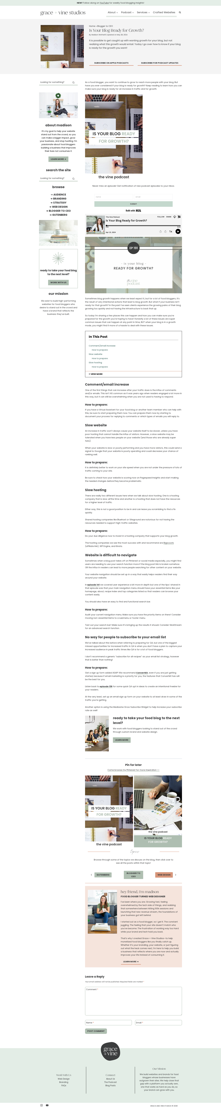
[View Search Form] (180, 12)
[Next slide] (175, 875)
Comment (92, 989)
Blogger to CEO (105, 26)
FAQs (63, 1085)
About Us (110, 1078)
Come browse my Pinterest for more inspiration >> (133, 770)
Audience (59, 194)
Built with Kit (133, 210)
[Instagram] (41, 1105)
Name (90, 1022)
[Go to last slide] (91, 875)
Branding (59, 198)
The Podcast (110, 1082)
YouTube (104, 2)
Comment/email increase (102, 345)
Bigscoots (169, 542)
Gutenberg (59, 215)
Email (139, 1022)
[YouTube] (47, 1105)
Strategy (59, 202)
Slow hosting (95, 362)
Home (92, 26)
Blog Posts (110, 1085)
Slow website (95, 354)
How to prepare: (100, 350)
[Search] (73, 82)
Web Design (60, 207)
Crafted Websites (164, 12)
